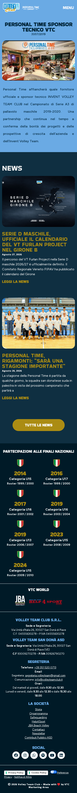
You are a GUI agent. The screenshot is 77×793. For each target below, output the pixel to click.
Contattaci (38, 729)
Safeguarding (38, 717)
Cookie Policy (38, 772)
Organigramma (38, 713)
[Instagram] (25, 755)
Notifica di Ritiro (23, 777)
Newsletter (38, 733)
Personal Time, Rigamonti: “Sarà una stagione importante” (33, 361)
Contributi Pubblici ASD (38, 737)
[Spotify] (43, 755)
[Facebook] (16, 755)
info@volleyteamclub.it (49, 679)
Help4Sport (38, 721)
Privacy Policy (15, 772)
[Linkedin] (61, 755)
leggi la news (15, 281)
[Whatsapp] (34, 755)
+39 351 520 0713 (45, 667)
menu (68, 7)
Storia (38, 709)
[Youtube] (52, 755)
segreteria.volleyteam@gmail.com (45, 675)
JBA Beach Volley (38, 725)
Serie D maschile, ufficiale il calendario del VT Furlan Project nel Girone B (35, 241)
